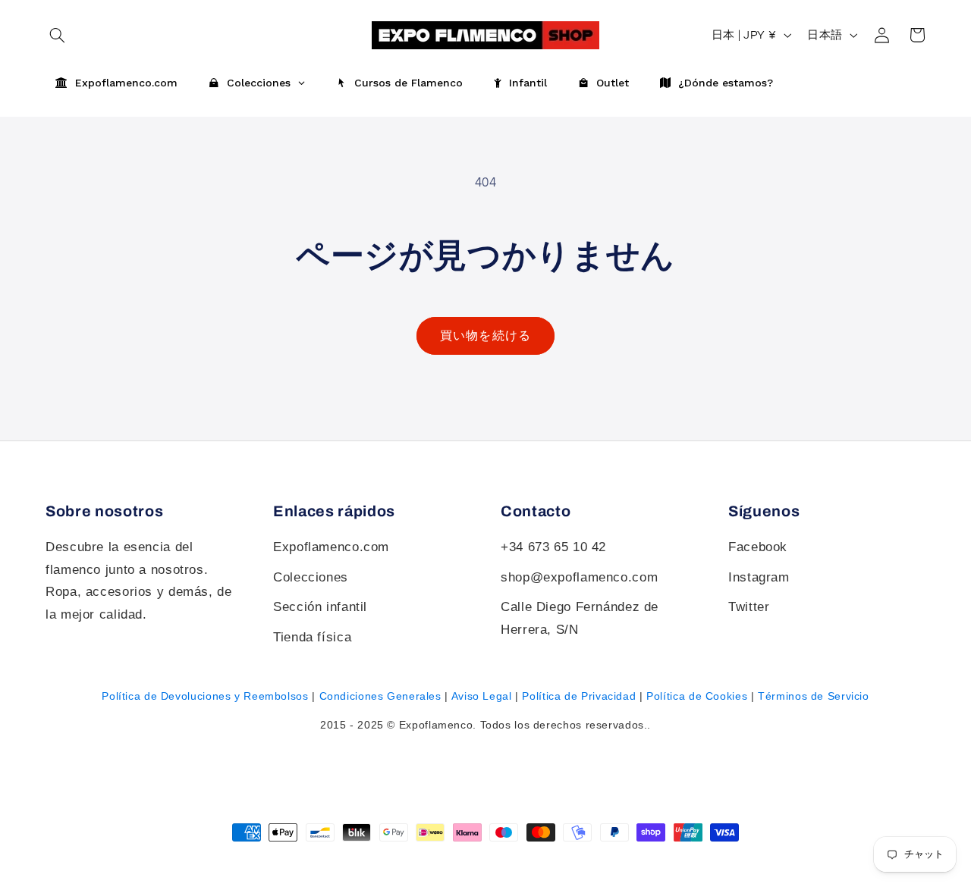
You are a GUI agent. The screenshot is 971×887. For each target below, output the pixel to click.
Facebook (757, 547)
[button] (917, 34)
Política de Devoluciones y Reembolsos (205, 696)
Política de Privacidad (579, 696)
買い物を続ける (485, 336)
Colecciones (310, 577)
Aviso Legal (481, 696)
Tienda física (312, 637)
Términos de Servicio (813, 696)
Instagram (759, 577)
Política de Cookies (696, 696)
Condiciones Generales (380, 696)
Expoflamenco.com (331, 547)
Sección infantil (320, 607)
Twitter (748, 607)
